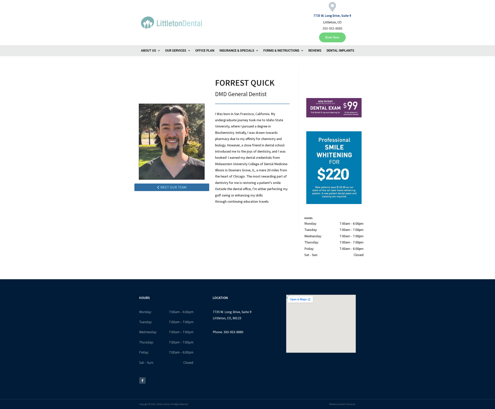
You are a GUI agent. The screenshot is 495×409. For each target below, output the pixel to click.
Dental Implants (340, 50)
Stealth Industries (347, 404)
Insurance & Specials (236, 50)
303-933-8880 (332, 28)
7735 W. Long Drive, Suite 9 (332, 16)
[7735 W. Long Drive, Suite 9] (332, 7)
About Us (148, 50)
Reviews (314, 50)
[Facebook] (142, 380)
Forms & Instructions (281, 50)
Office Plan (204, 50)
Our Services (175, 50)
